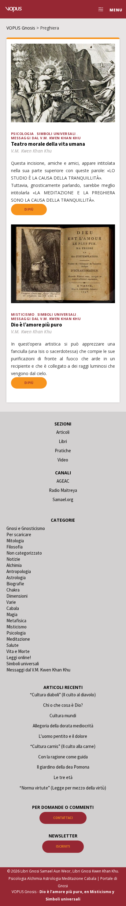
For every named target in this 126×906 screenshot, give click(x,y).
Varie (11, 602)
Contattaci (63, 818)
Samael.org (63, 499)
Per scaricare (18, 534)
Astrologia (16, 577)
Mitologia (15, 541)
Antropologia (18, 571)
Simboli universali (56, 133)
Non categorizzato (24, 553)
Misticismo (23, 314)
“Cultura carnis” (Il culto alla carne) (62, 746)
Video (62, 460)
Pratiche (63, 450)
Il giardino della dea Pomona (63, 767)
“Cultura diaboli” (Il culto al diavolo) (63, 695)
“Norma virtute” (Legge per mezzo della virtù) (63, 788)
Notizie (13, 559)
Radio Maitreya (63, 490)
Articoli (62, 432)
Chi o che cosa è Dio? (63, 705)
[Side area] (99, 9)
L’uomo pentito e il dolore (63, 736)
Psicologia (22, 133)
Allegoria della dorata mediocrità (63, 726)
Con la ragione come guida (63, 757)
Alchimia (14, 565)
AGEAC (63, 481)
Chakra (13, 590)
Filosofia (14, 547)
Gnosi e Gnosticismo (25, 528)
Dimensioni (17, 596)
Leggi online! (18, 657)
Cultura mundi (63, 715)
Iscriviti (63, 846)
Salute (12, 645)
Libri (63, 441)
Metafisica (16, 620)
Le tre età (63, 777)
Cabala (12, 608)
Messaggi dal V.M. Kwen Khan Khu (46, 138)
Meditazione (18, 639)
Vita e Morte (18, 651)
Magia (11, 614)
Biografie (15, 584)
